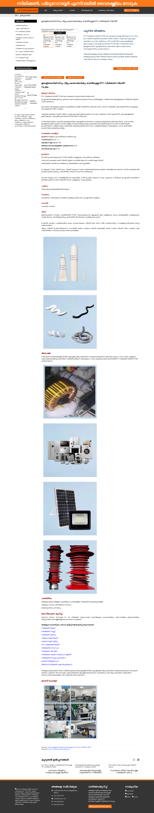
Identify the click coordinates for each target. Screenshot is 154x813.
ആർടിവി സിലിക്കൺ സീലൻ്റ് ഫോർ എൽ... (33, 102)
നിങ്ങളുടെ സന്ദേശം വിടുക (126, 68)
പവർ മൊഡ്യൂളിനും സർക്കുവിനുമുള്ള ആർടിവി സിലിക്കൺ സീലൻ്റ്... (56, 771)
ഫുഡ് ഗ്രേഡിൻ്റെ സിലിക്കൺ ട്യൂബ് (30, 86)
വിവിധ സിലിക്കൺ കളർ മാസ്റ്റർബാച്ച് (59, 749)
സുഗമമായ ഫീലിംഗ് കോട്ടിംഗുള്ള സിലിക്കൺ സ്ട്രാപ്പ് (124, 771)
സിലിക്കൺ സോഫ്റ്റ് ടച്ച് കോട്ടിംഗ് (25, 48)
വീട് (45, 10)
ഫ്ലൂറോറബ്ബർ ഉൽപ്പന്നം (23, 28)
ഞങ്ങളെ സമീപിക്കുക (106, 10)
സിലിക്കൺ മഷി (20, 45)
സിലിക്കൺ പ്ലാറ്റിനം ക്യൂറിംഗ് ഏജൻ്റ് (25, 38)
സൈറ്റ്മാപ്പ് (24, 794)
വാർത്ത (72, 10)
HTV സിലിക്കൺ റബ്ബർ (22, 57)
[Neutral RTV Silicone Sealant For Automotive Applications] (90, 766)
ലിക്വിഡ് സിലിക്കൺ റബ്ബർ (23, 54)
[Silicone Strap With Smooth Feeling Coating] (124, 766)
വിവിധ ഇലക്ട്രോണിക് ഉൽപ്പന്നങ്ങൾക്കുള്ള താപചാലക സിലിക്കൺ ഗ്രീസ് (69, 747)
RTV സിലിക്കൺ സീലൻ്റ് (23, 31)
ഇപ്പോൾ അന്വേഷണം (101, 806)
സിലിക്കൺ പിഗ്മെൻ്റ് (22, 42)
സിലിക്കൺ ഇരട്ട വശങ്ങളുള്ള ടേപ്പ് (25, 60)
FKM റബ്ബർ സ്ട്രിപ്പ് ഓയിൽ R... (31, 78)
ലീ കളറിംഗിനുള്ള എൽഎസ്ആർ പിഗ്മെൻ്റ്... (32, 94)
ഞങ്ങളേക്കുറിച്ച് (86, 10)
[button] (26, 72)
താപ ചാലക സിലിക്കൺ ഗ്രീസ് (25, 51)
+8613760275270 (59, 801)
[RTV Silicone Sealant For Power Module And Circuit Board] (56, 766)
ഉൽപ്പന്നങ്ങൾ (58, 10)
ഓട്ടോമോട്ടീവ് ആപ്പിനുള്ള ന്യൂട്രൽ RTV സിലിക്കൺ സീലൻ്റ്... (90, 771)
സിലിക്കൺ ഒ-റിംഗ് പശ (22, 34)
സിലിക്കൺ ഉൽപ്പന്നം (22, 25)
